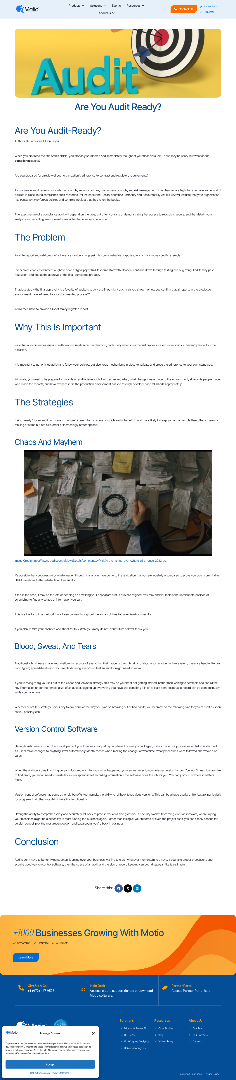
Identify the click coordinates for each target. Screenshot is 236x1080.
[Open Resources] (142, 5)
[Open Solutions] (104, 5)
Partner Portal (181, 986)
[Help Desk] (83, 990)
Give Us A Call (38, 986)
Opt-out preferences (40, 1073)
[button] (93, 1033)
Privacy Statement (60, 1073)
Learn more (25, 957)
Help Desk (97, 986)
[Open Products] (82, 5)
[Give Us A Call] (21, 988)
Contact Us (186, 9)
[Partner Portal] (165, 988)
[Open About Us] (113, 13)
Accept (50, 1064)
